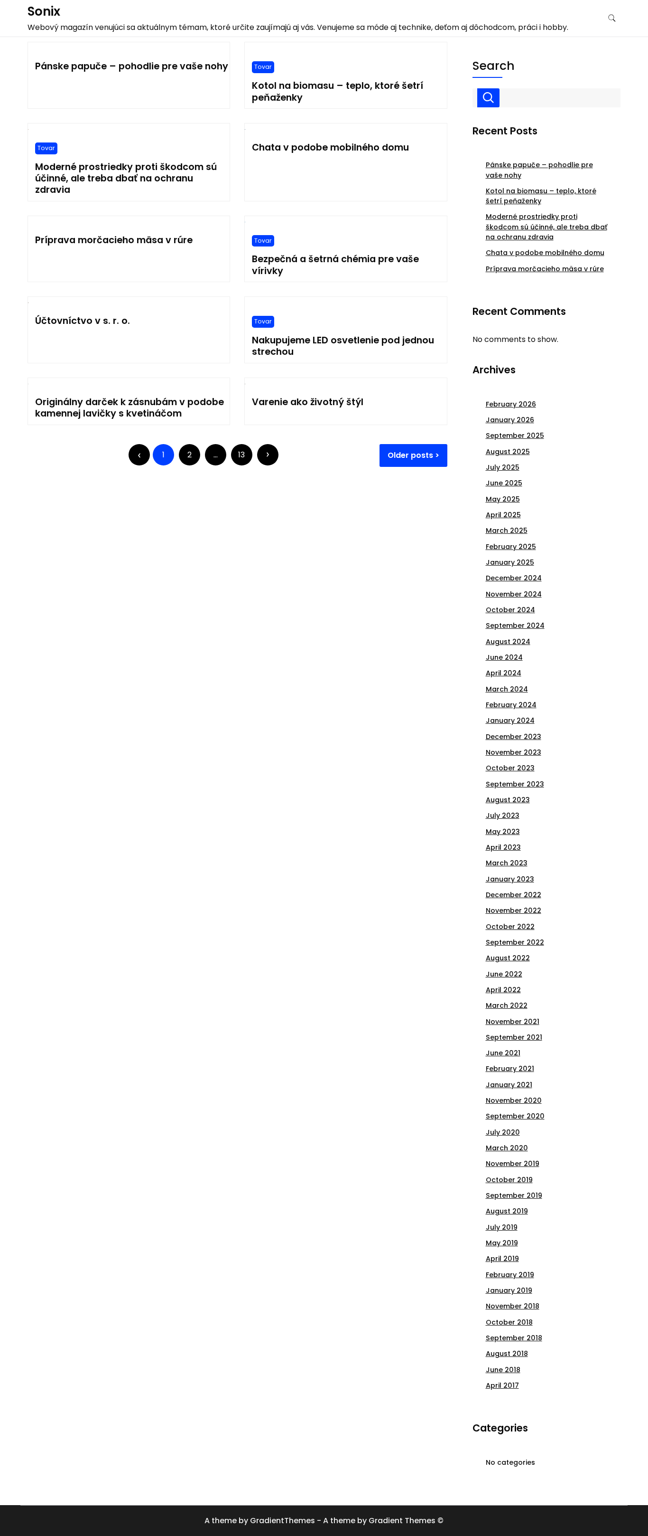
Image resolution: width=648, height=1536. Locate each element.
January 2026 (510, 420)
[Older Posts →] (267, 454)
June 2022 (504, 974)
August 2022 (508, 958)
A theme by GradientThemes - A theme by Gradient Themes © (324, 1520)
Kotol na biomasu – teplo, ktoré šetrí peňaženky (337, 91)
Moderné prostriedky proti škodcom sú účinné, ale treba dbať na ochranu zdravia (126, 179)
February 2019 (510, 1275)
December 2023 (513, 736)
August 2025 (508, 451)
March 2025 (507, 530)
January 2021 (509, 1085)
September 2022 (515, 942)
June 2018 (503, 1370)
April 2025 (503, 515)
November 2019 (512, 1163)
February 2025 (511, 546)
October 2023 (510, 768)
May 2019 (502, 1243)
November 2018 (512, 1306)
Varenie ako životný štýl (307, 402)
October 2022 (510, 926)
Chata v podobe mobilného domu (330, 147)
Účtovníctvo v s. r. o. (82, 320)
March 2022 (507, 1005)
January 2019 (509, 1290)
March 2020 (507, 1148)
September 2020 (515, 1116)
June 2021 (503, 1053)
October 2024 (510, 610)
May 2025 (503, 499)
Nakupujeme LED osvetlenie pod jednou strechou (343, 346)
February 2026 (511, 404)
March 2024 (507, 689)
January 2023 (510, 879)
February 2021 (510, 1068)
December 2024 (514, 578)
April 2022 (503, 990)
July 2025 (502, 467)
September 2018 (514, 1338)
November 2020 (514, 1100)
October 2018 (509, 1322)
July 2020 (503, 1132)
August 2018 (507, 1353)
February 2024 (511, 705)
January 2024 (510, 720)
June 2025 (504, 483)
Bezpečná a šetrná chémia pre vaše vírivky (335, 265)
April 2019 (502, 1258)
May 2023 (503, 831)
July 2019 (502, 1227)
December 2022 (513, 895)
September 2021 (514, 1037)
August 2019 (507, 1211)
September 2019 (514, 1195)
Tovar (263, 67)
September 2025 (515, 435)
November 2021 (512, 1021)
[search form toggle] (611, 18)
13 (241, 454)
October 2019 (509, 1180)
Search (493, 66)
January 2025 (510, 562)
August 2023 (508, 800)
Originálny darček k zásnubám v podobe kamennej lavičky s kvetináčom (129, 408)
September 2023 (515, 784)
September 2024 (515, 625)
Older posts (410, 455)
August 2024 (508, 641)
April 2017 (502, 1385)
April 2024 (503, 673)
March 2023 (507, 863)
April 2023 (503, 847)
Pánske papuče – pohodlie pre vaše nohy (131, 66)
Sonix (44, 11)
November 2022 (513, 910)
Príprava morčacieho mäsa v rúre (114, 240)
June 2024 (504, 657)
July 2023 (502, 815)
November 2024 (514, 594)
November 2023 (513, 752)
